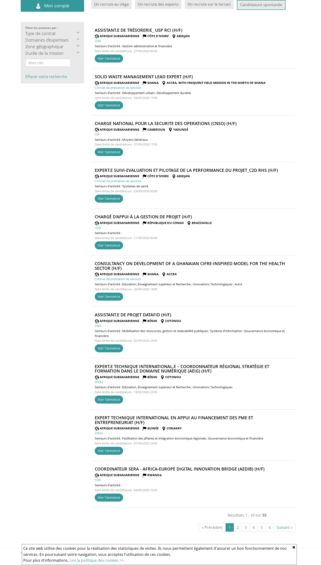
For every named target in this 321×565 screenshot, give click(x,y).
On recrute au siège (111, 4)
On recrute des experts (158, 4)
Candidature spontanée (261, 4)
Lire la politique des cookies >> (97, 560)
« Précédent (212, 527)
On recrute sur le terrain (209, 4)
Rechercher (73, 63)
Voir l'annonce (109, 58)
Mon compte (56, 5)
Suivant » (285, 527)
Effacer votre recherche (46, 76)
